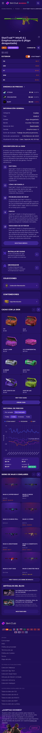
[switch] (27, 56)
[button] (11, 490)
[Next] (38, 310)
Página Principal (7, 8)
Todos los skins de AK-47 (10, 695)
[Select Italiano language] (17, 629)
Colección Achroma (8, 680)
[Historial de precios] (24, 86)
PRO (3, 644)
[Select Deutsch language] (10, 629)
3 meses (21, 417)
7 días (7, 417)
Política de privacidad (9, 647)
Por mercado (20, 412)
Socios (4, 656)
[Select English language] (3, 629)
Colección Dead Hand (9, 674)
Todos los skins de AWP (10, 701)
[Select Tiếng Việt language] (31, 629)
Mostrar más (21, 611)
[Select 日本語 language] (15, 632)
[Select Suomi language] (26, 632)
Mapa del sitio (6, 659)
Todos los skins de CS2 (9, 691)
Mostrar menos (21, 243)
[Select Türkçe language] (28, 629)
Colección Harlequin (8, 683)
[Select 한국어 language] (19, 632)
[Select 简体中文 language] (35, 629)
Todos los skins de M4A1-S (10, 698)
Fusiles (17, 8)
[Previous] (34, 310)
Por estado (9, 412)
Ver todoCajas (21, 398)
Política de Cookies (8, 653)
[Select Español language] (7, 629)
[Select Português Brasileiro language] (24, 629)
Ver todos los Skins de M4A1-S (21, 579)
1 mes (14, 417)
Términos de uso (7, 650)
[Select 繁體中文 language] (38, 629)
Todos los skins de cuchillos (11, 704)
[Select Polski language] (21, 629)
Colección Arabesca (8, 668)
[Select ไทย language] (23, 632)
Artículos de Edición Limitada (11, 677)
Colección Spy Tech (8, 671)
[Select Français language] (14, 629)
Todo (28, 417)
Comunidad (5, 641)
